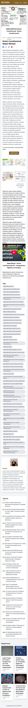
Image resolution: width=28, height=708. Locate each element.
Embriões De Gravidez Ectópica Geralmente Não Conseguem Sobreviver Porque (13, 559)
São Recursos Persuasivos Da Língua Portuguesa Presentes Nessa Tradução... (15, 545)
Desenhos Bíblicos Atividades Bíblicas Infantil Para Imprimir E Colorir (14, 600)
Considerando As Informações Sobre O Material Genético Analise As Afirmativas (15, 518)
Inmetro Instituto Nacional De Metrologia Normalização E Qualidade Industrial (15, 504)
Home (3, 37)
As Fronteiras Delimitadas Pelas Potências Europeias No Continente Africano (14, 538)
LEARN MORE (14, 153)
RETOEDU (5, 2)
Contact (17, 2)
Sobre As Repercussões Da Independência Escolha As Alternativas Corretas (13, 572)
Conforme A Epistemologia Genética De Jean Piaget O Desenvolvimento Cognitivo (15, 511)
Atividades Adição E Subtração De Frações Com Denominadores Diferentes (15, 627)
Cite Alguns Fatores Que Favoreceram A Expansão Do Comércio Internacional (13, 565)
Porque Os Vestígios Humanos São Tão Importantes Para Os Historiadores (15, 620)
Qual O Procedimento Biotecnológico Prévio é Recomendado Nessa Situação (14, 586)
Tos (21, 2)
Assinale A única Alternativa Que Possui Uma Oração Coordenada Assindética (14, 552)
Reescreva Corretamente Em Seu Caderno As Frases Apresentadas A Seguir (15, 613)
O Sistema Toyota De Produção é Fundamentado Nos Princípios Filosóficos (15, 593)
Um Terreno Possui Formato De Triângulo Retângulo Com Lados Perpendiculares (13, 525)
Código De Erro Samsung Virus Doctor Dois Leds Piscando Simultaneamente (14, 606)
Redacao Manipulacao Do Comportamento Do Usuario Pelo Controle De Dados (15, 579)
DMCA (25, 2)
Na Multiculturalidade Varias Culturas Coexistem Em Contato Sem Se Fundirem (15, 531)
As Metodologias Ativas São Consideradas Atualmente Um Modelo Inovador (14, 634)
